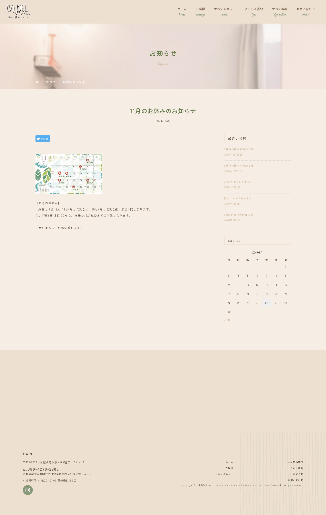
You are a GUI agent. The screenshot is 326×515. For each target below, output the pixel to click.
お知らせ (298, 474)
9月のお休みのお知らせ (238, 149)
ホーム (182, 9)
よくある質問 (253, 9)
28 (266, 303)
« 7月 (227, 320)
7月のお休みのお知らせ (238, 182)
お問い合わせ (305, 9)
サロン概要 (279, 9)
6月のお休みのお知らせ (238, 215)
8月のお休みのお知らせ (238, 165)
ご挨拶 (200, 9)
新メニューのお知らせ (238, 198)
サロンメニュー (225, 9)
